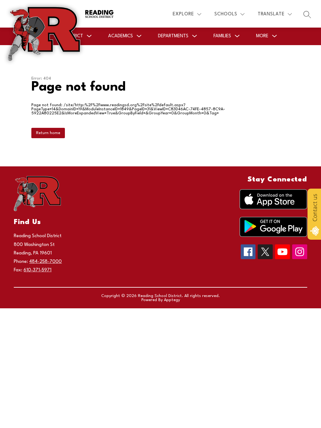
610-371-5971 (37, 270)
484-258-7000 (45, 261)
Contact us (314, 208)
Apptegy (172, 300)
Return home (48, 133)
